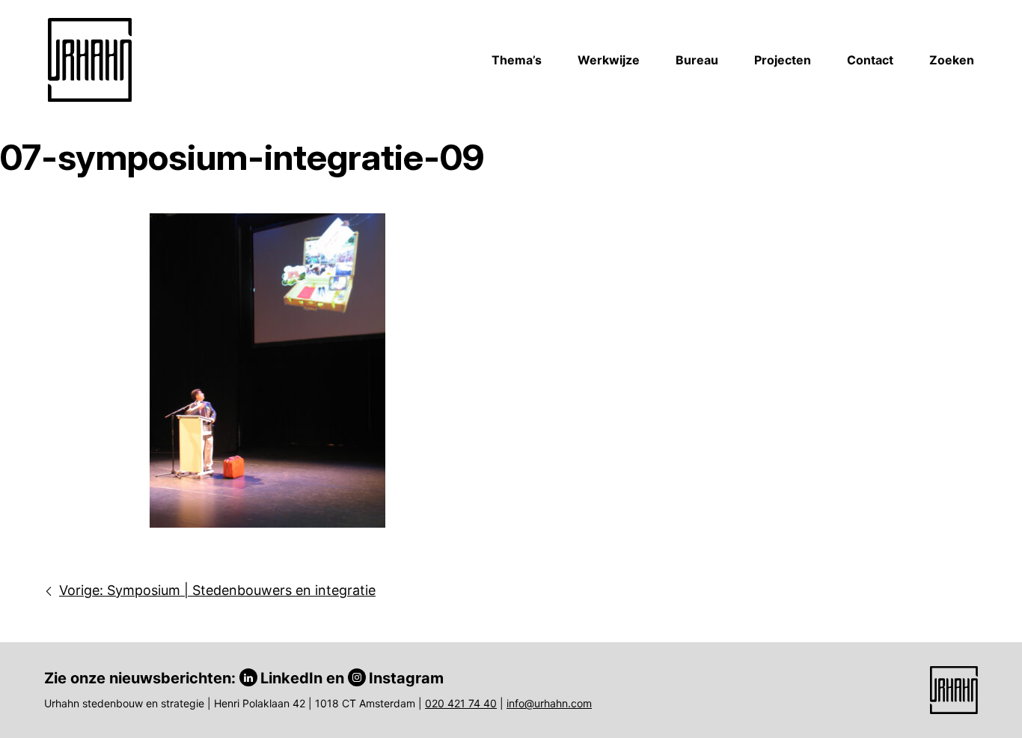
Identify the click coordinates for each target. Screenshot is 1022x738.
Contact (870, 59)
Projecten (782, 59)
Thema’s (517, 59)
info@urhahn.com (549, 703)
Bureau (697, 59)
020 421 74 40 (461, 703)
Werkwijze (609, 59)
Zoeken (951, 59)
